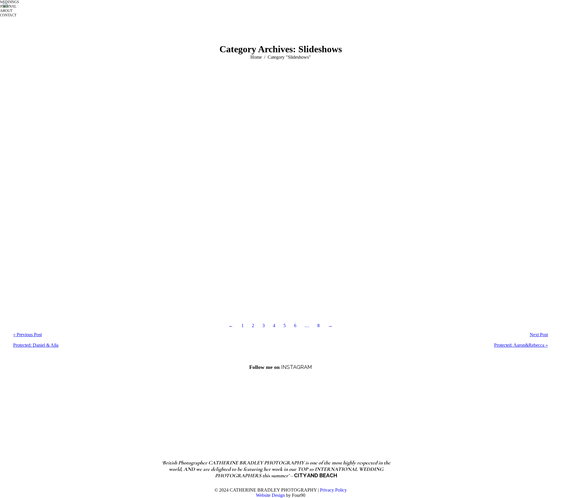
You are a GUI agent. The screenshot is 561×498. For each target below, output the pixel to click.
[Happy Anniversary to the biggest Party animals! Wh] (234, 409)
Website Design (270, 495)
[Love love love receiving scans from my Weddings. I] (142, 409)
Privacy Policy (333, 489)
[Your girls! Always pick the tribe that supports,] (326, 409)
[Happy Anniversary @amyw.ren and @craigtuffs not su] (418, 409)
